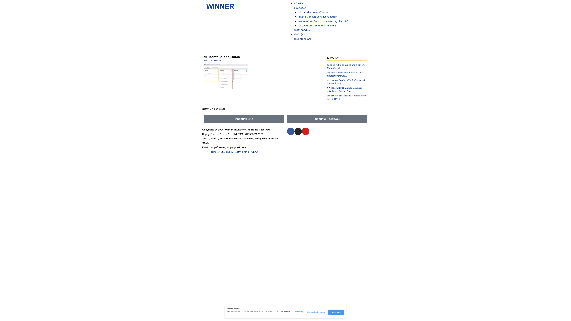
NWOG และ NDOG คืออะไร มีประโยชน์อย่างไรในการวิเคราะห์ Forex (344, 89)
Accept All (336, 312)
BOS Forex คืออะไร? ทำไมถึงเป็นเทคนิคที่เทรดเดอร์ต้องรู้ (346, 82)
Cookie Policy (297, 311)
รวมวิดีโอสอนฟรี (302, 39)
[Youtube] (305, 131)
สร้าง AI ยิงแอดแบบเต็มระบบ (313, 12)
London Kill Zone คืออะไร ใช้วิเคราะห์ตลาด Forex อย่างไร (346, 97)
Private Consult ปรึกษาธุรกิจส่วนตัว (317, 17)
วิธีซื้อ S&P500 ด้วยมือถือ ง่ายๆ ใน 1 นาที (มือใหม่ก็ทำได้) (346, 66)
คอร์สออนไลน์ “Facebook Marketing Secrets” (323, 21)
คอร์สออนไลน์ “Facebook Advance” (317, 25)
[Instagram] (298, 131)
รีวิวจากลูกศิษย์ (302, 30)
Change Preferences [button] (316, 312)
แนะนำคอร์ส (300, 8)
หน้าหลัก (298, 3)
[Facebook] (290, 131)
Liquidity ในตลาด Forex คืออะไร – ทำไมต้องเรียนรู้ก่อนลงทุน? (345, 74)
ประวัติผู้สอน (300, 34)
